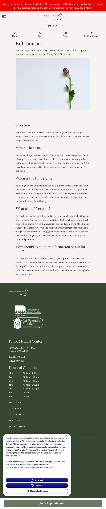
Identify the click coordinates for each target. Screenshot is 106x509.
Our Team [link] (15, 408)
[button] (4, 16)
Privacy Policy (13, 455)
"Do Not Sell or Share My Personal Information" (29, 467)
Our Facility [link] (17, 414)
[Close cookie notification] (66, 436)
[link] (53, 16)
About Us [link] (15, 402)
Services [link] (14, 420)
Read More (85, 8)
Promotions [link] (17, 426)
